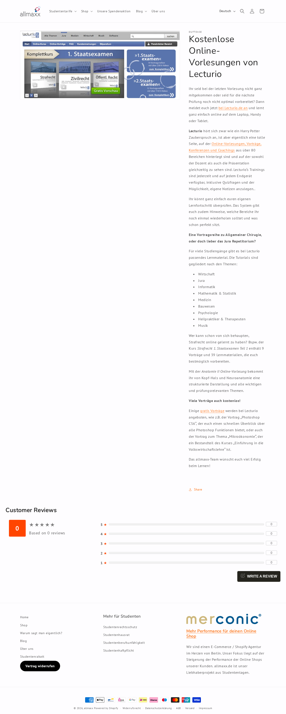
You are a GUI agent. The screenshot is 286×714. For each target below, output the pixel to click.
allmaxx (88, 708)
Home (24, 617)
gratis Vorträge (212, 410)
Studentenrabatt (32, 656)
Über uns (27, 649)
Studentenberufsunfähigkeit (124, 643)
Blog (23, 641)
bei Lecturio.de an (233, 108)
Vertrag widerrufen (40, 666)
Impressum (205, 708)
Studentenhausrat (116, 635)
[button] (62, 11)
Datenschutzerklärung (158, 708)
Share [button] (198, 489)
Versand (190, 708)
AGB (178, 708)
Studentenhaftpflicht (118, 650)
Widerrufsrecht (132, 708)
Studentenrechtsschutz (120, 627)
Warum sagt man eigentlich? (41, 633)
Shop (23, 625)
